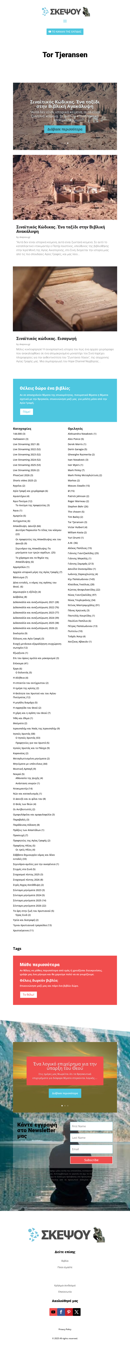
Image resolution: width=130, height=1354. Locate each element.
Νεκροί (17, 774)
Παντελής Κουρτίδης (79, 615)
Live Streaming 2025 (24, 465)
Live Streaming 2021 (24, 444)
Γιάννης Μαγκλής (78, 558)
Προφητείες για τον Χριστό (31, 742)
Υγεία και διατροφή (24, 920)
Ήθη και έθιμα (21, 718)
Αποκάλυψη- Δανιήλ (24, 526)
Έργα (16, 668)
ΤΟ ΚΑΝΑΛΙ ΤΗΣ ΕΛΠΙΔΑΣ (66, 31)
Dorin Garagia (76, 449)
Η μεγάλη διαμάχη (23, 702)
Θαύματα (18, 723)
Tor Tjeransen (76, 522)
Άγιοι (16, 510)
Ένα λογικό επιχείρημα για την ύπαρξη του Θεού (65, 1066)
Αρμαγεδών (19, 567)
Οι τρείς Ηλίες (24, 849)
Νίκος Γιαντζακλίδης (80, 594)
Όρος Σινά (21, 915)
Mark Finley (74, 470)
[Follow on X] (77, 1312)
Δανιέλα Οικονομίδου (80, 568)
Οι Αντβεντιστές (22, 809)
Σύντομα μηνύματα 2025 (27, 900)
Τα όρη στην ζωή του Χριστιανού (32, 910)
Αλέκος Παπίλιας (77, 548)
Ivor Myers (74, 465)
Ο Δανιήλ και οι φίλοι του (27, 798)
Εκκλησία (18, 633)
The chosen (74, 511)
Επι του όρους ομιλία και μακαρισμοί (34, 658)
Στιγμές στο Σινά (22, 869)
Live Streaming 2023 (24, 454)
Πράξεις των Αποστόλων (27, 830)
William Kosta (75, 532)
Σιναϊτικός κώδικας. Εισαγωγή (65, 104)
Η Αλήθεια (19, 677)
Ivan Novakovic (76, 459)
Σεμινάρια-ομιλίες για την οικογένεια (34, 864)
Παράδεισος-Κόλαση (24, 824)
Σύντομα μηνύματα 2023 (27, 890)
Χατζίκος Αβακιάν (78, 641)
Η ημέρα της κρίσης (24, 688)
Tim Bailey (74, 516)
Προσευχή (19, 835)
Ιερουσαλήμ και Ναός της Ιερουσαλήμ (34, 728)
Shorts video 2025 (23, 480)
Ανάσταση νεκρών (26, 783)
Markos (72, 480)
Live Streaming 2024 (24, 459)
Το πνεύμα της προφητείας (31, 505)
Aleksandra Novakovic (80, 433)
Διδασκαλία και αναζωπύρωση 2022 (33, 607)
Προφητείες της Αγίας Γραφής (30, 840)
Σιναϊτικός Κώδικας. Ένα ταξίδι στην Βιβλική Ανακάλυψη (60, 229)
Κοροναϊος (19, 753)
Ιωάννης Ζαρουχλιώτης (81, 574)
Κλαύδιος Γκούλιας (79, 584)
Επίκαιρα (18, 663)
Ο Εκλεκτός (22, 672)
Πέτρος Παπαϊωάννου (80, 626)
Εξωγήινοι (19, 652)
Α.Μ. (70, 542)
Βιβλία (64, 1261)
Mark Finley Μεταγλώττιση (83, 475)
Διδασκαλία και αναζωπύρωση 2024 (33, 617)
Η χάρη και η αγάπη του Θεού (30, 713)
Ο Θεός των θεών (23, 804)
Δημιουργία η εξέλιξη (25, 591)
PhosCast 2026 (21, 475)
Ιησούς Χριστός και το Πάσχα (29, 748)
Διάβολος (18, 596)
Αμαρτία (18, 515)
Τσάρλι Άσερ (75, 636)
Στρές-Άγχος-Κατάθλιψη (26, 884)
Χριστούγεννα (21, 930)
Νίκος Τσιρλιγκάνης (79, 600)
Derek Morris (75, 444)
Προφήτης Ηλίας (22, 845)
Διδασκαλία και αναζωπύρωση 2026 (33, 628)
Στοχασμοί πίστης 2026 (26, 879)
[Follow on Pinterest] (69, 1312)
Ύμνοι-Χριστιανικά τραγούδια (30, 925)
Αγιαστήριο (19, 496)
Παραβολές (19, 819)
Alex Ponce (74, 439)
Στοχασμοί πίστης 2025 (26, 874)
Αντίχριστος (20, 521)
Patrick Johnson (77, 496)
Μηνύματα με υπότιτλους (27, 763)
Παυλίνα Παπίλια (78, 620)
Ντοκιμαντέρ (20, 788)
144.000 (17, 433)
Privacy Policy (65, 1329)
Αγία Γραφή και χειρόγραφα (29, 491)
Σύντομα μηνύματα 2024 (27, 895)
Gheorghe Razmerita (79, 454)
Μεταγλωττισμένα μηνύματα (29, 758)
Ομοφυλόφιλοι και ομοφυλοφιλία (32, 814)
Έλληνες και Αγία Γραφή (27, 638)
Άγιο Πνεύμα (20, 501)
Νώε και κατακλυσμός (25, 793)
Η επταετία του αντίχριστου (29, 683)
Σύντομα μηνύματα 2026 (27, 905)
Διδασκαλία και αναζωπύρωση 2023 (33, 612)
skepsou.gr (24, 237)
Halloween (19, 439)
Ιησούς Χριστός (21, 733)
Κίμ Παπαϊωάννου (78, 579)
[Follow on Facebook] (61, 1312)
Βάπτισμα (18, 577)
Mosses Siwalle (76, 485)
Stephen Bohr (75, 506)
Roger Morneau (76, 501)
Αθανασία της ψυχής (27, 778)
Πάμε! (26, 412)
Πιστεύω (73, 631)
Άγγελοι (17, 485)
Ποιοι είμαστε (65, 1267)
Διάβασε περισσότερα (65, 127)
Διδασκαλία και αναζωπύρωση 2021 (33, 602)
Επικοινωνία (65, 1291)
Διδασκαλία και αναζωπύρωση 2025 (33, 622)
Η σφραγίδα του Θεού (25, 707)
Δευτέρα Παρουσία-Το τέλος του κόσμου (38, 530)
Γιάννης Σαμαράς (78, 563)
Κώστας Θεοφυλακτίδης (81, 589)
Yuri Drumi (74, 537)
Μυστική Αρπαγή (22, 768)
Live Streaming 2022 (24, 449)
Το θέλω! (28, 994)
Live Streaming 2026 (24, 470)
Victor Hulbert (76, 527)
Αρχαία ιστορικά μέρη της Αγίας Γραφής (36, 572)
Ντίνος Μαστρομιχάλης (81, 605)
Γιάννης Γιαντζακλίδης (81, 553)
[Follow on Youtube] (53, 1312)
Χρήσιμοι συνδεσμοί (65, 1285)
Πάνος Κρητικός (77, 610)
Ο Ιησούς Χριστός (25, 737)
